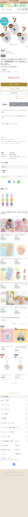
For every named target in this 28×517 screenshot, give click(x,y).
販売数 (14, 323)
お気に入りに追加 (15, 88)
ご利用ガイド (17, 445)
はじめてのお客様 (4, 445)
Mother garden (8, 51)
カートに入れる (15, 84)
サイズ (14, 104)
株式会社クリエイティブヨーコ (11, 176)
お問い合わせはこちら (14, 393)
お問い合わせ (17, 449)
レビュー (23, 104)
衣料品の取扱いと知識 (5, 449)
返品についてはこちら (21, 98)
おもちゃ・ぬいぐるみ (9, 53)
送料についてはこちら (21, 96)
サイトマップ (3, 454)
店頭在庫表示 (15, 92)
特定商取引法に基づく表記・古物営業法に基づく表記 (9, 459)
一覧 (26, 317)
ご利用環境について (19, 454)
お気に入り (23, 323)
